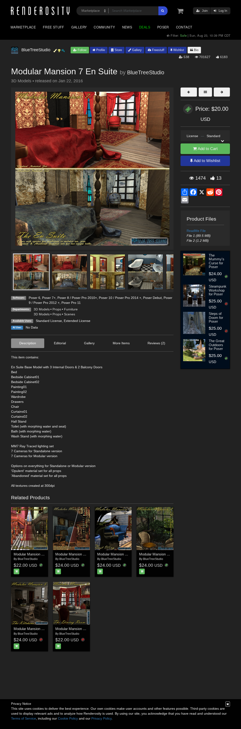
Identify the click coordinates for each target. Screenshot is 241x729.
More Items (121, 343)
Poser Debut (152, 298)
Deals (144, 27)
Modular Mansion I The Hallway (38, 554)
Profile (100, 50)
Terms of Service (23, 718)
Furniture (71, 309)
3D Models (42, 309)
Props (56, 309)
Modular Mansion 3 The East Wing (123, 554)
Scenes (69, 314)
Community (104, 27)
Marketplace (23, 27)
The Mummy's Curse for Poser (216, 261)
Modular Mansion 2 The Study (78, 554)
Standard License (49, 321)
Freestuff (157, 50)
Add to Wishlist (206, 160)
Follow (81, 50)
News (127, 27)
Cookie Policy (68, 718)
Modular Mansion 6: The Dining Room (84, 629)
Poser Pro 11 (71, 303)
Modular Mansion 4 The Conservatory (168, 554)
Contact (184, 27)
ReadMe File (196, 231)
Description (27, 343)
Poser (163, 27)
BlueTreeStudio (145, 72)
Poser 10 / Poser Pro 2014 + (120, 298)
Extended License (77, 321)
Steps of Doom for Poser (216, 317)
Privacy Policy (101, 718)
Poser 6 (34, 298)
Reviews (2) (156, 343)
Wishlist (178, 50)
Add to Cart (207, 149)
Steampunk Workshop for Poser (217, 290)
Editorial (60, 343)
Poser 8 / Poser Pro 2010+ (77, 298)
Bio (195, 50)
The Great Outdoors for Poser (216, 345)
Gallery (79, 27)
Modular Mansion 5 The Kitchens (39, 629)
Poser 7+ (49, 298)
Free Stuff (53, 27)
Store (118, 50)
